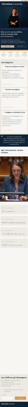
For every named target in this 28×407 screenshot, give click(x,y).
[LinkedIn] (24, 0)
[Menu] (25, 3)
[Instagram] (21, 0)
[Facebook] (22, 0)
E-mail (4, 395)
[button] (25, 199)
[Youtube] (25, 403)
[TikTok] (27, 0)
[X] (23, 0)
